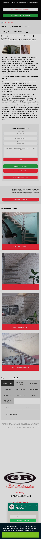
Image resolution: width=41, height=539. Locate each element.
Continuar (21, 535)
